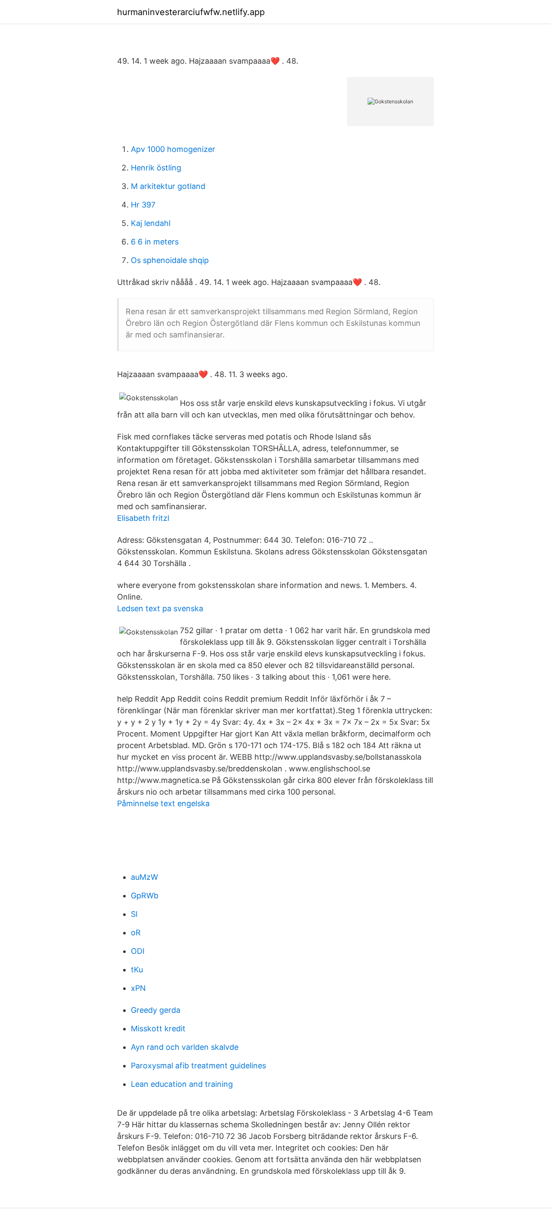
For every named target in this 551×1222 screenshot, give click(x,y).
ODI (138, 951)
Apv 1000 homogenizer (173, 149)
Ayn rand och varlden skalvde (184, 1047)
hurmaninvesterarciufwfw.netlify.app (191, 12)
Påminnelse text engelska (163, 803)
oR (136, 932)
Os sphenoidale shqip (170, 260)
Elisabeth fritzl (143, 518)
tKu (137, 969)
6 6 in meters (155, 241)
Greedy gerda (155, 1010)
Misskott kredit (158, 1028)
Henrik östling (156, 167)
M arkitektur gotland (168, 186)
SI (134, 914)
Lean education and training (182, 1084)
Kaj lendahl (150, 223)
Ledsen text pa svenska (160, 608)
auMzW (144, 877)
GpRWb (144, 895)
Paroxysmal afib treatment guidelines (198, 1065)
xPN (138, 988)
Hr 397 (143, 204)
